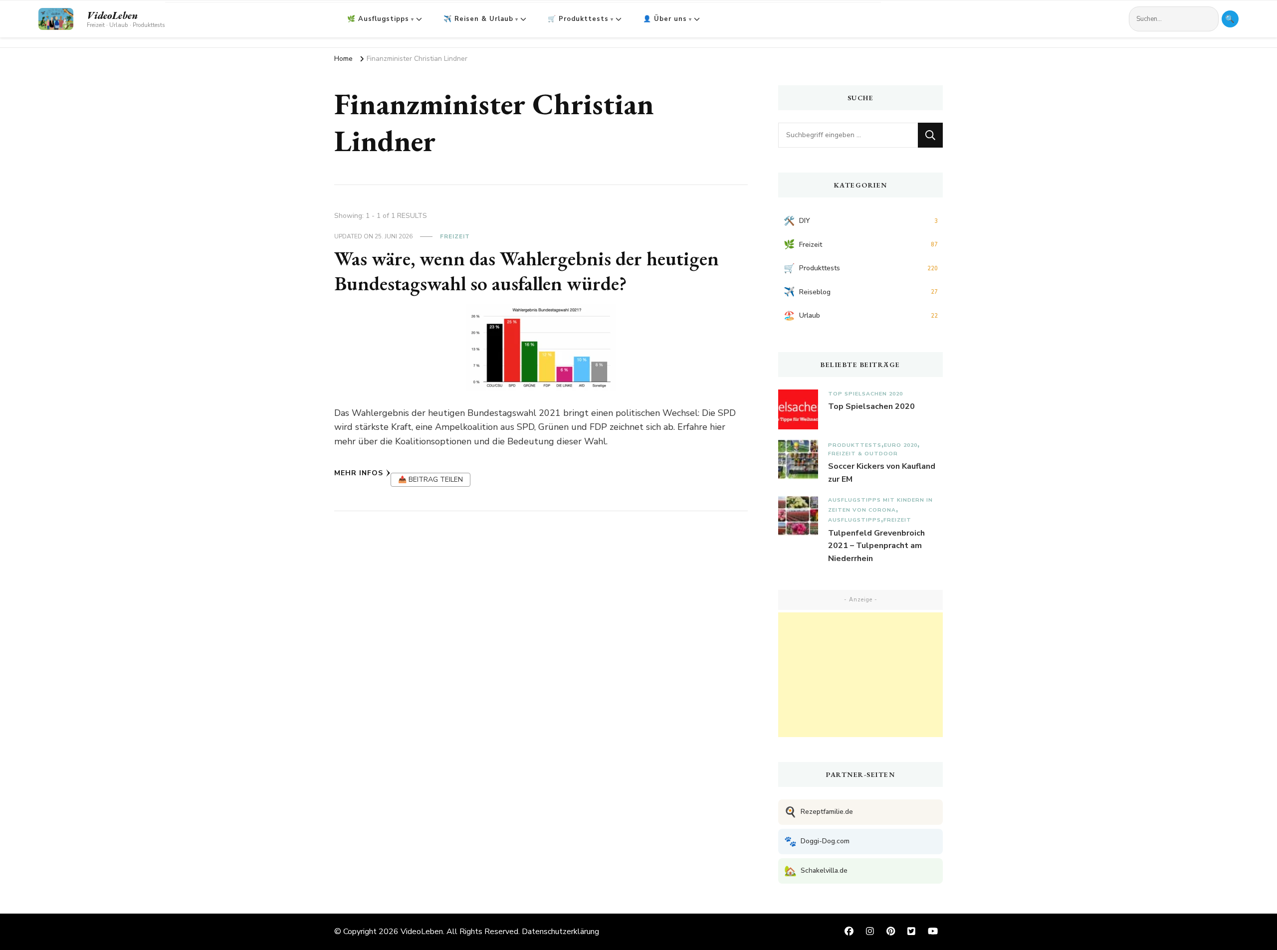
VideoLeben (112, 15)
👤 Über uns (665, 18)
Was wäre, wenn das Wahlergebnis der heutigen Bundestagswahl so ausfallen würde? (526, 270)
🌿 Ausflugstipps (378, 18)
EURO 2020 (900, 445)
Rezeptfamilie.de (818, 812)
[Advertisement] (860, 674)
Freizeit (455, 236)
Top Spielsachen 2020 (865, 393)
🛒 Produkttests (578, 18)
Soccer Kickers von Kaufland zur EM (881, 473)
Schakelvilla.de (816, 871)
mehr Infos (358, 473)
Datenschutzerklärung (560, 931)
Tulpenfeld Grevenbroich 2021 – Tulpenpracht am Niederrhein (876, 546)
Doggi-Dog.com (817, 841)
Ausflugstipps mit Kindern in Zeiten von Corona (880, 505)
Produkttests (854, 445)
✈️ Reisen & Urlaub (478, 18)
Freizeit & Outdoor (863, 453)
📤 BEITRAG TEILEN (430, 479)
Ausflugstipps (854, 520)
